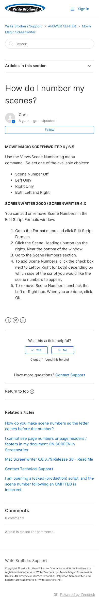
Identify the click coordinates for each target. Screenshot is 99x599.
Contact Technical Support (29, 468)
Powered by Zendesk (77, 594)
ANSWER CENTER (62, 26)
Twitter (15, 320)
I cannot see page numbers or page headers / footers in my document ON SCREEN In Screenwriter (46, 444)
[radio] (36, 350)
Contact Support (70, 375)
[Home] (25, 11)
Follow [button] (49, 130)
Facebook (8, 320)
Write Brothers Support (23, 26)
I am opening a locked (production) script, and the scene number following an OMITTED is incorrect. (49, 484)
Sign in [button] (83, 9)
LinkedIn (23, 320)
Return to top (17, 391)
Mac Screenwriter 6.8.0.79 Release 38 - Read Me (49, 459)
